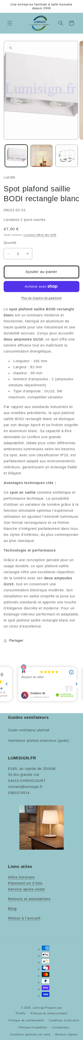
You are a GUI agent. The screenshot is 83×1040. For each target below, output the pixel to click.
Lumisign (39, 1007)
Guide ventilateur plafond (28, 730)
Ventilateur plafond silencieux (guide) (38, 741)
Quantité (10, 242)
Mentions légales (66, 1034)
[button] (9, 23)
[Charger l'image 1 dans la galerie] (16, 156)
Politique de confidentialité (26, 1020)
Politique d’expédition (33, 1027)
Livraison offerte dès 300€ (40, 235)
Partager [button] (16, 640)
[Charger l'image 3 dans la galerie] (66, 156)
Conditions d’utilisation (64, 1020)
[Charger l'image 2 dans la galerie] (41, 156)
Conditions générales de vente (30, 1034)
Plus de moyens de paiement (41, 297)
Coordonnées (60, 1027)
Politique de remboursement (48, 1013)
